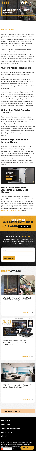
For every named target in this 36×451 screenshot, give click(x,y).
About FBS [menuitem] (5, 424)
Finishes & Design (7, 30)
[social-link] (2, 436)
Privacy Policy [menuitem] (7, 432)
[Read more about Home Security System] (18, 295)
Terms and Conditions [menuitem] (10, 428)
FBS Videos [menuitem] (5, 420)
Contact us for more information (11, 210)
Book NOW (24, 226)
